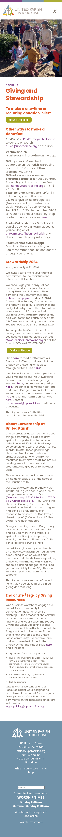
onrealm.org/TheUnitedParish (25, 234)
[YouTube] (20, 779)
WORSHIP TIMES (31, 797)
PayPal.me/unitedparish (39, 139)
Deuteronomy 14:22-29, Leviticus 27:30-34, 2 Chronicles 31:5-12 (31, 499)
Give (18, 768)
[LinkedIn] (37, 779)
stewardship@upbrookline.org (24, 340)
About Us (12, 85)
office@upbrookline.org (21, 146)
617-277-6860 (31, 755)
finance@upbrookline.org (26, 186)
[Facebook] (29, 779)
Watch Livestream (31, 822)
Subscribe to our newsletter (31, 793)
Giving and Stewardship (24, 94)
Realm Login (31, 768)
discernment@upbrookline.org (25, 403)
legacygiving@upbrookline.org (25, 706)
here (44, 217)
